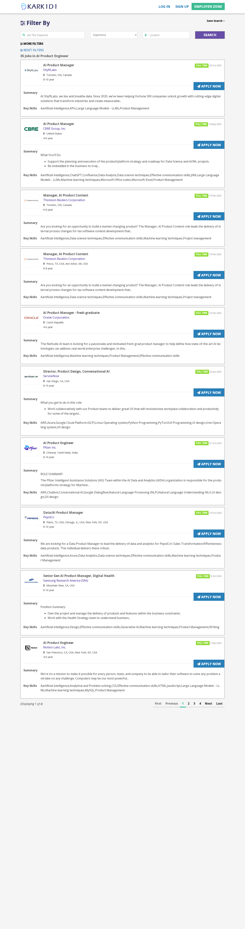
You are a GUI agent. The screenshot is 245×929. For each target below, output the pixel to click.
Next (208, 703)
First (158, 703)
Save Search (215, 20)
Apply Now (210, 86)
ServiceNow (51, 376)
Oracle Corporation (56, 317)
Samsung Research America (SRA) (65, 580)
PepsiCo (48, 517)
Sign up (182, 6)
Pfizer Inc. (49, 447)
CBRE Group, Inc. (54, 129)
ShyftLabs (50, 70)
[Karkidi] (39, 6)
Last (219, 703)
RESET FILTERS (33, 50)
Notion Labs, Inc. (54, 647)
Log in (164, 6)
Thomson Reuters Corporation (64, 200)
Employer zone (208, 6)
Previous (172, 703)
